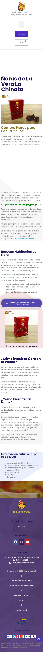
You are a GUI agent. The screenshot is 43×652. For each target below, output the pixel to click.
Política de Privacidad (22, 580)
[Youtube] (27, 542)
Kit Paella (21, 526)
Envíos (21, 600)
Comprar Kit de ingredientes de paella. (18, 239)
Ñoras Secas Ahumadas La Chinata (21, 346)
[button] (21, 24)
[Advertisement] (21, 168)
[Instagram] (21, 542)
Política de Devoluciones (21, 585)
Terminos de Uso (21, 595)
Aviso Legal (21, 610)
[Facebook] (15, 542)
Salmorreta (11, 277)
